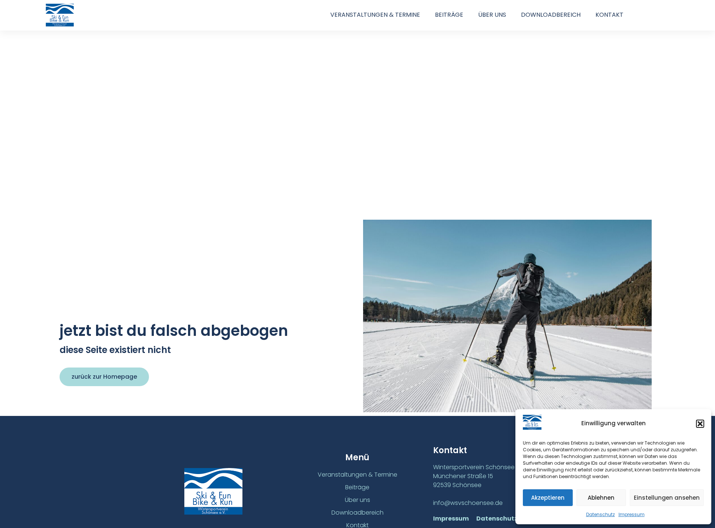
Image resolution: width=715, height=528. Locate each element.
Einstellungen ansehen (667, 498)
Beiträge (449, 14)
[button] (700, 423)
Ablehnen (601, 498)
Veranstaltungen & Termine (375, 14)
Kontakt (609, 14)
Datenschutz (600, 514)
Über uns (492, 14)
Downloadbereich (551, 14)
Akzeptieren (548, 498)
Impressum (632, 514)
